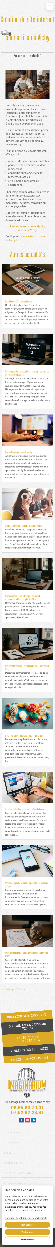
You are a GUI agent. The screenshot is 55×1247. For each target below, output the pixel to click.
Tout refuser (27, 1232)
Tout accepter (27, 1225)
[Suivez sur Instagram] (27, 1120)
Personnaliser (27, 1239)
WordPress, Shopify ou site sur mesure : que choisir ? (24, 735)
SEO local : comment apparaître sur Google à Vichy (23, 525)
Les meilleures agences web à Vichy (18, 452)
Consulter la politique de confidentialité (26, 1218)
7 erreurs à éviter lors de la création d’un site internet (25, 809)
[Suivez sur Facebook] (21, 1120)
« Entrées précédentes (13, 989)
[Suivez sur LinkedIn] (33, 1120)
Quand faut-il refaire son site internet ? (19, 301)
